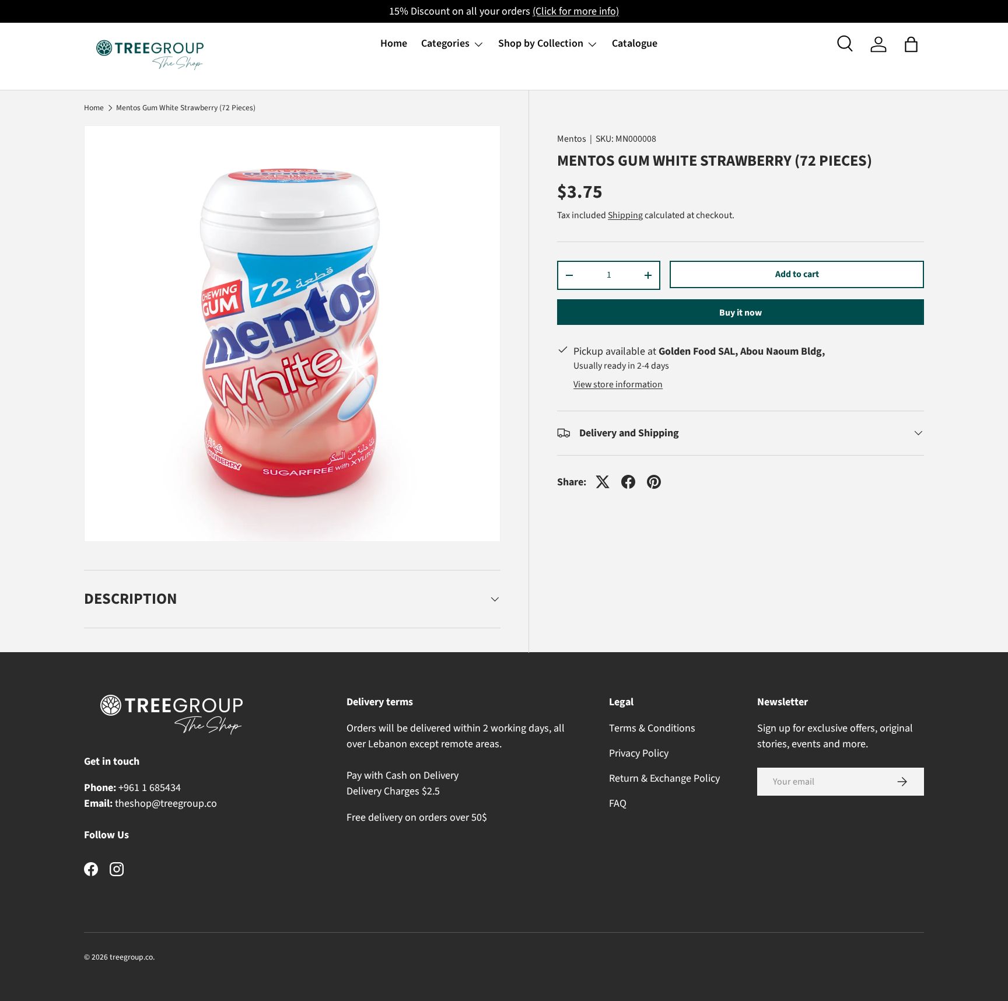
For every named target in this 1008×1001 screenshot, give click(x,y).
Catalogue (634, 43)
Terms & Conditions (652, 728)
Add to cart (797, 274)
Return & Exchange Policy (664, 778)
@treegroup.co (184, 803)
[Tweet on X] (602, 482)
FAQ (617, 803)
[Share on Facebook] (628, 482)
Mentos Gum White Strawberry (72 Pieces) (186, 108)
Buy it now (740, 312)
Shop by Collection (540, 43)
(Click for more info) (576, 11)
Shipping (625, 215)
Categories (445, 43)
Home (393, 43)
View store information (618, 384)
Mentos (571, 138)
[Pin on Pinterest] (654, 482)
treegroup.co (131, 957)
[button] (911, 44)
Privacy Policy (638, 753)
